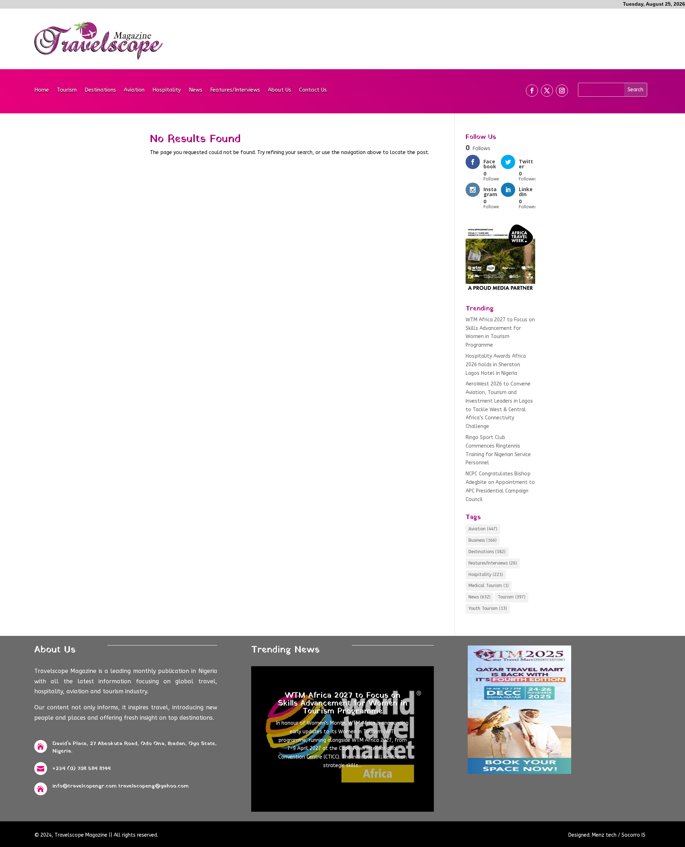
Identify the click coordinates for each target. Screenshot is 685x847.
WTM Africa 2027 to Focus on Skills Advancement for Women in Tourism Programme (342, 703)
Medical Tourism (488, 585)
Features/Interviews (235, 90)
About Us (279, 90)
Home (41, 90)
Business (482, 540)
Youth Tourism (487, 608)
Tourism (67, 90)
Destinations (100, 90)
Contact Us (313, 90)
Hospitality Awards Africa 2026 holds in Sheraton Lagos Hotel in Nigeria (496, 364)
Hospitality (166, 90)
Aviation (134, 90)
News (195, 90)
